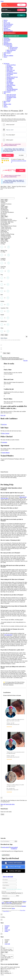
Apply (6, 199)
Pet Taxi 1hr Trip (5, 232)
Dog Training (10, 74)
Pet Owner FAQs (14, 47)
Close (2, 814)
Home (2, 1)
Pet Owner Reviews (8, 24)
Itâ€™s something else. (6, 973)
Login (5, 105)
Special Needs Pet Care (12, 77)
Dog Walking (10, 71)
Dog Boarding (10, 82)
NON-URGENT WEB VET (12, 35)
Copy (6, 952)
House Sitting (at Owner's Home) (8, 226)
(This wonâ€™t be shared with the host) (10, 967)
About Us (6, 42)
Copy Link (7, 929)
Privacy (5, 57)
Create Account (5, 898)
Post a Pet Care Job (11, 96)
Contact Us (9, 51)
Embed (6, 931)
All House (3, 202)
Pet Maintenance (10, 78)
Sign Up (6, 20)
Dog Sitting (9, 79)
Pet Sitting (9, 66)
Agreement (24, 906)
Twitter (6, 927)
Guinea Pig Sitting (11, 85)
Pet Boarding (10, 87)
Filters (21, 155)
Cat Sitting (9, 81)
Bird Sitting (9, 86)
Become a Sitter (7, 104)
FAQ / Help (9, 46)
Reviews (9, 100)
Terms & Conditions (8, 55)
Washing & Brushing (6, 235)
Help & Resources (8, 44)
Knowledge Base (8, 43)
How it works (7, 22)
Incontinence (4, 213)
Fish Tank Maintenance (12, 89)
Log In (5, 21)
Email (6, 928)
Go (16, 841)
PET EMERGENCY (10, 33)
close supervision (8, 634)
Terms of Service (6, 911)
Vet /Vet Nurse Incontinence (7, 212)
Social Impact (7, 40)
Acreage (3, 205)
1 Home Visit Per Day (6, 227)
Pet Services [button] (6, 63)
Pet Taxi (8, 75)
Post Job (25, 360)
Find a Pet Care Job (11, 94)
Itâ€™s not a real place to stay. (8, 968)
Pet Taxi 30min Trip (5, 223)
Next (2, 974)
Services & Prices (8, 25)
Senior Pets (3, 215)
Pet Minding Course (11, 97)
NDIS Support (7, 26)
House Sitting (10, 67)
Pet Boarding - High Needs (7, 222)
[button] (14, 876)
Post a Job (3, 415)
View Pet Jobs (7, 29)
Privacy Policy (9, 902)
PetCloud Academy (8, 31)
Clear (2, 199)
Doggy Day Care (11, 70)
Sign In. (13, 908)
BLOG (15, 848)
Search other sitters (10, 804)
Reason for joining (6, 893)
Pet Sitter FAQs (13, 48)
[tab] (14, 876)
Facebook (6, 925)
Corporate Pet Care (11, 90)
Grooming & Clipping (12, 73)
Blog (5, 54)
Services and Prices (11, 64)
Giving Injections (5, 211)
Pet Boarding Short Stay (6, 219)
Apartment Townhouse (6, 204)
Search (8, 155)
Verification (6, 38)
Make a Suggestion (11, 50)
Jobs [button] (5, 93)
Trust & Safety (7, 39)
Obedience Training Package (7, 234)
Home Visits (9, 69)
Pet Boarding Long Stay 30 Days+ (9, 220)
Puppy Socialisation (5, 238)
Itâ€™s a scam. (4, 970)
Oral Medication (4, 209)
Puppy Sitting (10, 83)
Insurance (6, 28)
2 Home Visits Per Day (6, 228)
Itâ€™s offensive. (5, 971)
